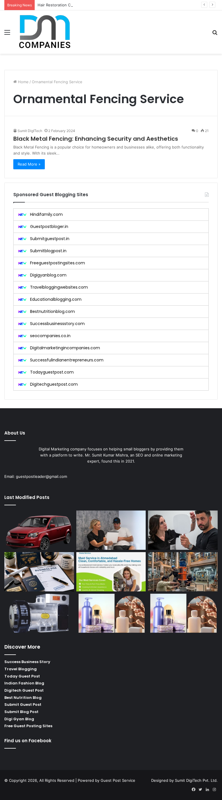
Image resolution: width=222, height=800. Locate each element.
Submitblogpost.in (48, 251)
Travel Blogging (20, 669)
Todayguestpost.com (52, 372)
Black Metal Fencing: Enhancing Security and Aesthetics (95, 139)
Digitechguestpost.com (54, 384)
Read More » (29, 164)
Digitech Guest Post (24, 690)
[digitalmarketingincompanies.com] (45, 32)
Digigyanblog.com (48, 275)
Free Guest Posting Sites (28, 726)
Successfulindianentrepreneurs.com (66, 360)
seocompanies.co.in (50, 336)
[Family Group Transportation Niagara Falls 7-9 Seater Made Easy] (39, 530)
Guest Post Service (118, 780)
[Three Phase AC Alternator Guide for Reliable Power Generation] (39, 613)
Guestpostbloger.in (49, 226)
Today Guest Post (22, 676)
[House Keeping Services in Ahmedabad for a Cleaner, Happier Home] (111, 571)
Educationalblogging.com (56, 299)
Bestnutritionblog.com (52, 311)
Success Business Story (27, 661)
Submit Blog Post (21, 711)
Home (23, 81)
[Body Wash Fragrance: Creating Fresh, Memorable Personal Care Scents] (111, 613)
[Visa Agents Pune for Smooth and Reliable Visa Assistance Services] (39, 571)
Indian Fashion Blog (24, 683)
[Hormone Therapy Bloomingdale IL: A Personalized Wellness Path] (111, 530)
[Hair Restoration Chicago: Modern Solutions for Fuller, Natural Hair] (183, 530)
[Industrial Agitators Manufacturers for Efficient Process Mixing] (183, 571)
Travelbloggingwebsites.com (59, 287)
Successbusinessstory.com (57, 323)
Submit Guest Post (22, 704)
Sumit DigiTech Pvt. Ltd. (196, 780)
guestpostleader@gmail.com (41, 476)
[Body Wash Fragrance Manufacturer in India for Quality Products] (183, 613)
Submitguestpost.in (49, 239)
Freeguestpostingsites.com (57, 263)
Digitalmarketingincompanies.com (65, 348)
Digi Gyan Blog (19, 719)
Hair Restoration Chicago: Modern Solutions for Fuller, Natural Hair (98, 5)
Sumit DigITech (30, 131)
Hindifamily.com (46, 214)
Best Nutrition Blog (23, 697)
